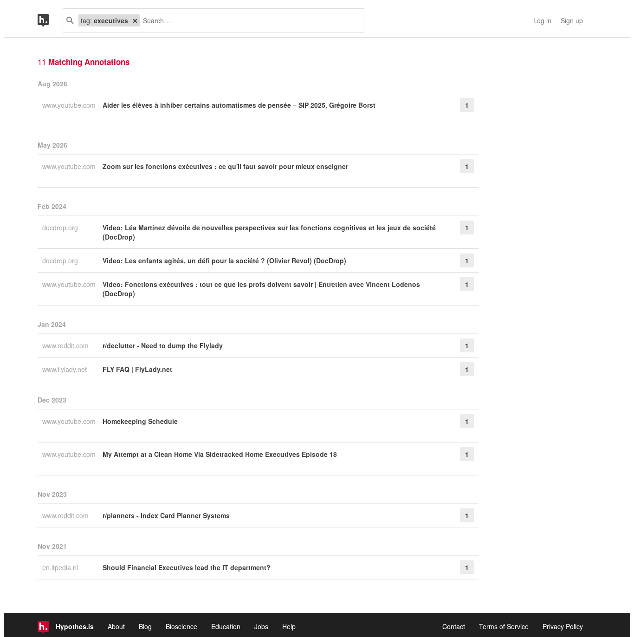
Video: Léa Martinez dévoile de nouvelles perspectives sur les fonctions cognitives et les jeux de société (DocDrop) (269, 232)
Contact (453, 626)
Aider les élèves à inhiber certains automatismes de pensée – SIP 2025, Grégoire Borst (239, 105)
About (116, 626)
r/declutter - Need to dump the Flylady (163, 345)
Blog (145, 626)
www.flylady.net (65, 369)
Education (225, 626)
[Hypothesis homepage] (50, 20)
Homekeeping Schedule (140, 421)
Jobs (261, 626)
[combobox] (248, 20)
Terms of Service (504, 626)
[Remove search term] (135, 20)
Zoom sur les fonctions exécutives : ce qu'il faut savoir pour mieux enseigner (225, 166)
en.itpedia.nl (61, 567)
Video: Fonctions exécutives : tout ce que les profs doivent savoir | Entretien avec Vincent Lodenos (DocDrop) (261, 289)
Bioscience (181, 626)
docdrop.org (61, 227)
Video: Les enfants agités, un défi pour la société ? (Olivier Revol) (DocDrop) (224, 260)
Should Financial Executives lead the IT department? (187, 567)
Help (289, 626)
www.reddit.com (66, 345)
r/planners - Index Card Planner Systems (166, 515)
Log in (542, 20)
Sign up (572, 20)
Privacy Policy (563, 626)
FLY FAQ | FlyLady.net (137, 369)
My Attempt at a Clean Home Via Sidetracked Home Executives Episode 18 (220, 454)
